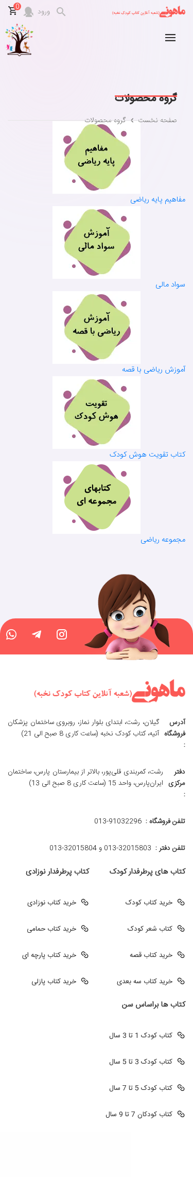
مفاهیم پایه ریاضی (157, 200)
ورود (44, 12)
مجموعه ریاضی (163, 540)
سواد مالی (170, 285)
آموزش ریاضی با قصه (153, 370)
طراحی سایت (97, 1142)
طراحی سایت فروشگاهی (96, 1153)
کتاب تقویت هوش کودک (147, 455)
